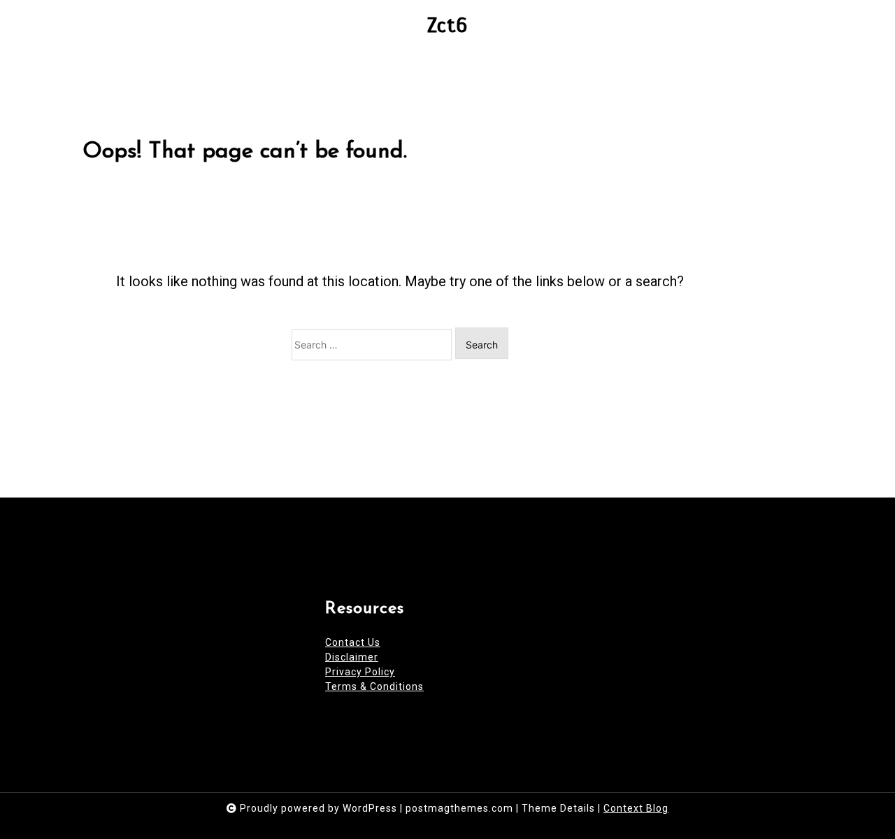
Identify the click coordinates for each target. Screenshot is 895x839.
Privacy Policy (360, 671)
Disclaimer (351, 657)
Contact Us (352, 642)
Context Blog (635, 808)
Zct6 (447, 25)
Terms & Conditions (374, 686)
